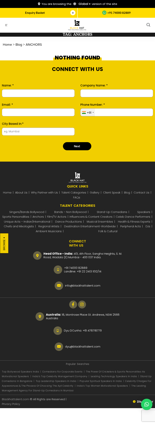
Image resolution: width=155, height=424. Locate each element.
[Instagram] (82, 304)
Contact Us (141, 192)
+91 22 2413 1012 (87, 271)
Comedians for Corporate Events (62, 371)
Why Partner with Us (44, 192)
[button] (148, 25)
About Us (21, 192)
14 (100, 271)
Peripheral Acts (130, 226)
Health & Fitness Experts (134, 222)
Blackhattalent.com (15, 399)
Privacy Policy (11, 404)
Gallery (94, 192)
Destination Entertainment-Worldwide (90, 226)
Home (7, 192)
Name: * (8, 85)
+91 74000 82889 (119, 12)
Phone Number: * (92, 105)
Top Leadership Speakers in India (56, 381)
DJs (148, 226)
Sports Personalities (15, 217)
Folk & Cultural (107, 231)
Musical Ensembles (100, 222)
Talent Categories (73, 192)
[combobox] (88, 112)
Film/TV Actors (56, 217)
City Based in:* (13, 124)
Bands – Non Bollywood (70, 212)
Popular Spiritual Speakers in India (101, 381)
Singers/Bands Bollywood (26, 212)
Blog (127, 192)
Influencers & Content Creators (91, 217)
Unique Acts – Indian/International (27, 222)
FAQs (76, 197)
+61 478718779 (92, 330)
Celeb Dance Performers (133, 217)
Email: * (7, 105)
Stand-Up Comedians (112, 212)
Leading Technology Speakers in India (114, 376)
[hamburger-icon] (6, 26)
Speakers (143, 212)
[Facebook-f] (73, 304)
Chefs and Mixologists (19, 226)
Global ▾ (84, 4)
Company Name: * (94, 85)
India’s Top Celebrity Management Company (60, 376)
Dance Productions (68, 222)
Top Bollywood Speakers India (20, 371)
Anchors (38, 217)
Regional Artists (48, 226)
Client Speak (111, 192)
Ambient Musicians (49, 231)
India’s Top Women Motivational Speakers (102, 385)
